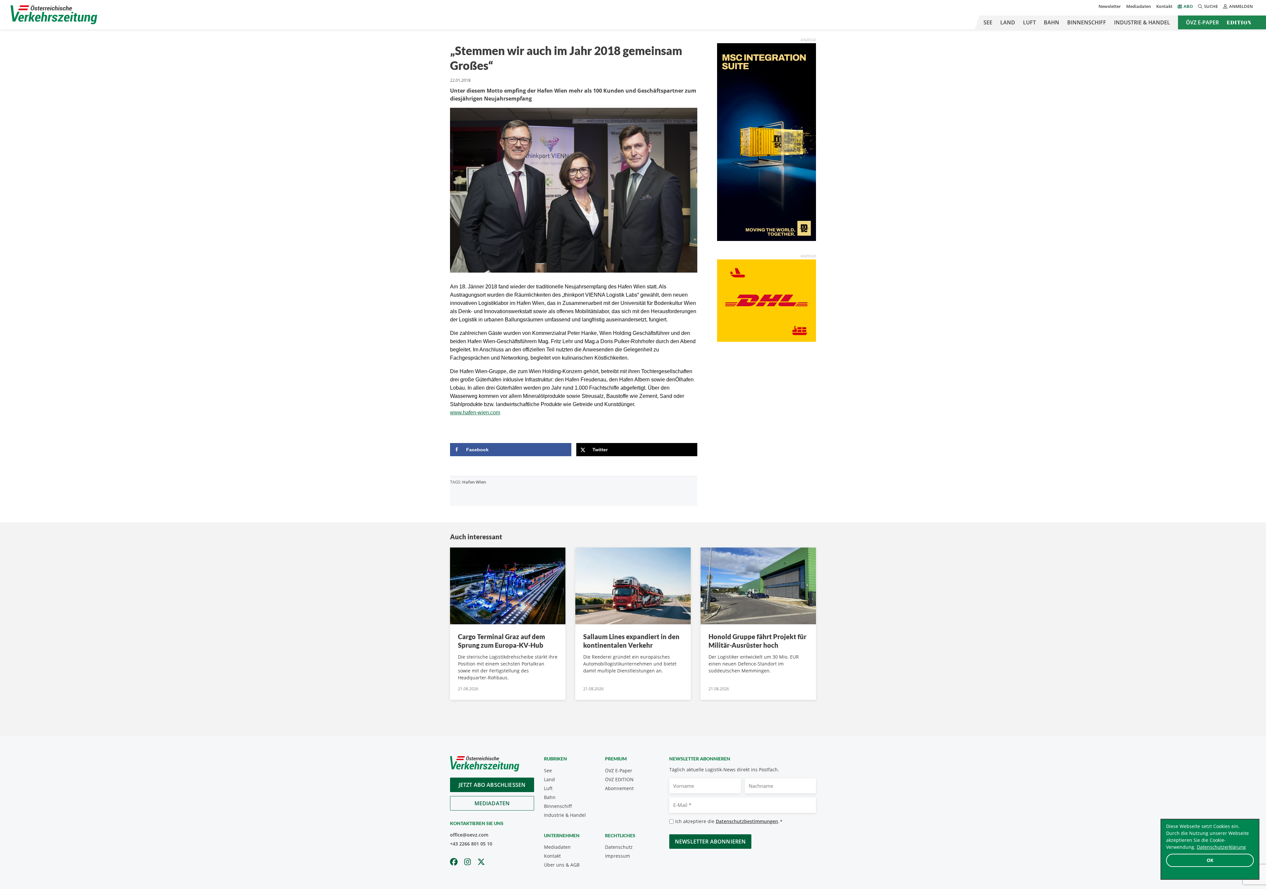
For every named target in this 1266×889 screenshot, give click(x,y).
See (987, 22)
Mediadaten (1138, 6)
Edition (1239, 22)
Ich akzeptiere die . (728, 821)
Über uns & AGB (562, 865)
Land (1007, 22)
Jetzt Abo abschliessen (492, 784)
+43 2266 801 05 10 (471, 844)
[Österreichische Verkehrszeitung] (54, 14)
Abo (1188, 6)
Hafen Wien (474, 482)
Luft (1029, 22)
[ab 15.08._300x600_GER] (766, 141)
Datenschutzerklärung (1221, 847)
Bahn (1051, 22)
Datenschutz (619, 847)
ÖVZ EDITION (619, 779)
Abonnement (619, 788)
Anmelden (1241, 6)
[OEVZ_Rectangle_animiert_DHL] (766, 300)
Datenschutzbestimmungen (747, 821)
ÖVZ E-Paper (1202, 22)
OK (1210, 860)
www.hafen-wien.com (475, 412)
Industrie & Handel (1142, 22)
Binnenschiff (1086, 22)
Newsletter (1110, 6)
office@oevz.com (469, 835)
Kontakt (1164, 6)
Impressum (617, 856)
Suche (1211, 6)
